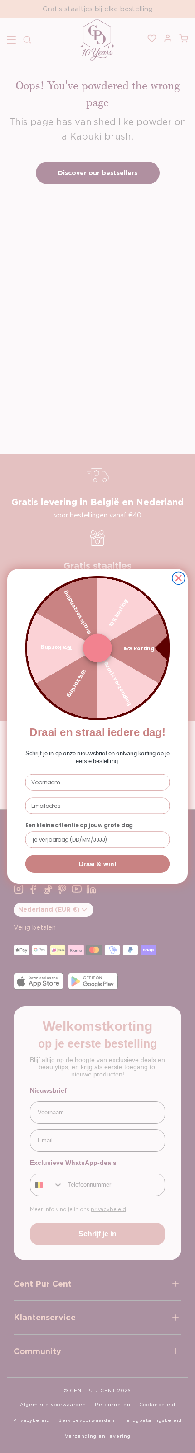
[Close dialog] (178, 578)
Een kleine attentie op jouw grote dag (79, 825)
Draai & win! (98, 864)
